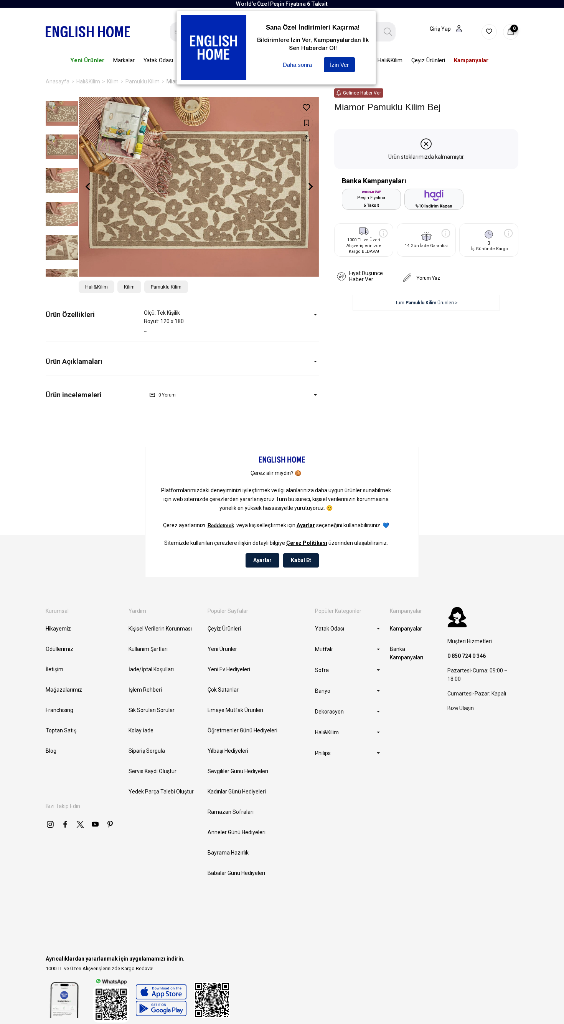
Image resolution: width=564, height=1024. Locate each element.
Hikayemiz (58, 629)
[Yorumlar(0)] (95, 394)
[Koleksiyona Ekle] (306, 122)
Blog (51, 751)
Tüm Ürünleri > (426, 302)
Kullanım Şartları (148, 649)
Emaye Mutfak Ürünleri (235, 710)
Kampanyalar (406, 629)
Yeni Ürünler (222, 649)
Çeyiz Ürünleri (224, 629)
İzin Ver (339, 64)
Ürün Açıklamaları (74, 361)
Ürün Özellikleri (70, 314)
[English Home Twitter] (80, 824)
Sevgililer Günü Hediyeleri (238, 771)
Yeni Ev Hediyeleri (229, 669)
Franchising (59, 710)
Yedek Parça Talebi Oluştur (161, 791)
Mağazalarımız (64, 690)
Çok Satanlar (223, 690)
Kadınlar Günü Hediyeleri (237, 791)
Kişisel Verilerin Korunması (160, 629)
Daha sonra (297, 64)
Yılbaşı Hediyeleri (228, 751)
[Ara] (388, 32)
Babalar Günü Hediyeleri (236, 873)
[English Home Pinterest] (110, 824)
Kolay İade (141, 730)
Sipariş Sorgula (147, 751)
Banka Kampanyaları (406, 653)
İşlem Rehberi (145, 690)
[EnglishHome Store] (161, 1000)
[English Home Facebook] (65, 824)
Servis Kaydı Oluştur (152, 771)
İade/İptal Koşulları (151, 669)
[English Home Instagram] (50, 824)
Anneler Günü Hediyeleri (237, 832)
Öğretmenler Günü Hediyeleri (242, 730)
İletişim (54, 669)
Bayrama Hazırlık (228, 853)
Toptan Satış (61, 730)
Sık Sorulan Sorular (152, 710)
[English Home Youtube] (95, 824)
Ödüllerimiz (59, 649)
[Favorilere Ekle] (306, 107)
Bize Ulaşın (460, 708)
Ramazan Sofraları (231, 812)
